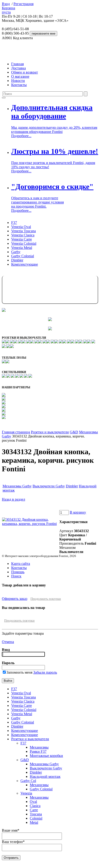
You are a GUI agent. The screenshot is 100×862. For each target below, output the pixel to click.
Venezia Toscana (23, 231)
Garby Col (28, 781)
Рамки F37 (38, 751)
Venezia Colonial (23, 243)
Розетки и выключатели (50, 432)
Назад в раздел (13, 499)
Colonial (36, 818)
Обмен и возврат (24, 72)
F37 (14, 223)
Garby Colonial (22, 256)
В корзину (78, 512)
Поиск (16, 576)
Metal (34, 822)
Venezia (26, 793)
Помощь (17, 572)
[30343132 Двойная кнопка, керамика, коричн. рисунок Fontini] (30, 524)
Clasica (35, 806)
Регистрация (23, 4)
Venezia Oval (21, 227)
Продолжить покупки (45, 599)
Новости (18, 81)
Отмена (8, 642)
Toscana (36, 814)
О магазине (20, 76)
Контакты (19, 85)
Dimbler (17, 260)
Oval (33, 802)
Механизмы (39, 747)
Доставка (18, 68)
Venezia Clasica (22, 235)
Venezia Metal (21, 248)
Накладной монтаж (45, 776)
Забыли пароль (45, 672)
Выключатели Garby (49, 486)
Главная (17, 64)
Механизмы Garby (17, 486)
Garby (15, 252)
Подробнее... (21, 136)
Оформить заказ (14, 599)
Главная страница (16, 432)
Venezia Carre (21, 239)
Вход (6, 4)
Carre (34, 810)
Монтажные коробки (46, 756)
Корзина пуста (8, 10)
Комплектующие (24, 264)
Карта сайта (20, 564)
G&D (74, 432)
